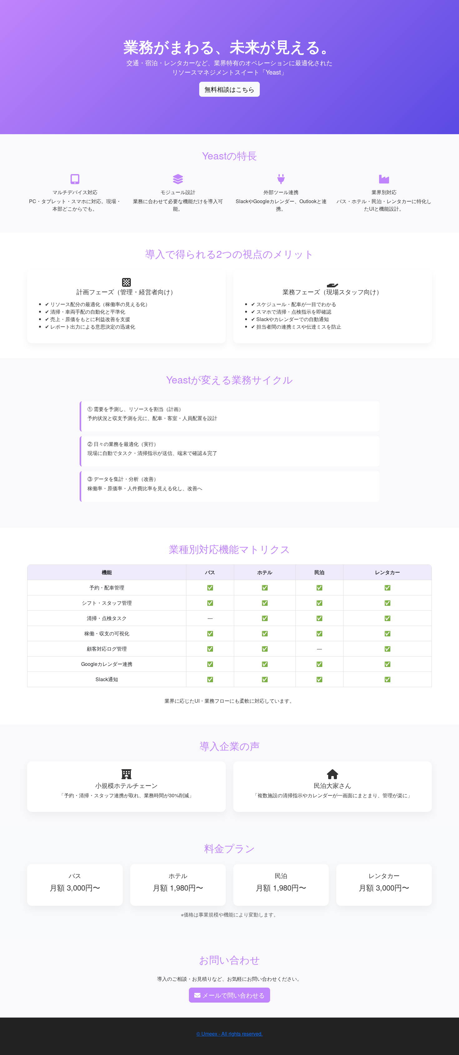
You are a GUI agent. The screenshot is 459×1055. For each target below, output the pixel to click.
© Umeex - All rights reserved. (229, 1033)
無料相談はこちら (229, 89)
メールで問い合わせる (232, 994)
